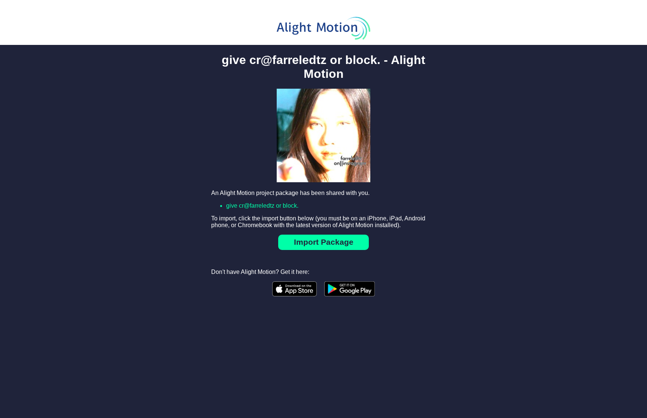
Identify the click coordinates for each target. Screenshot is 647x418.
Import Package (323, 242)
